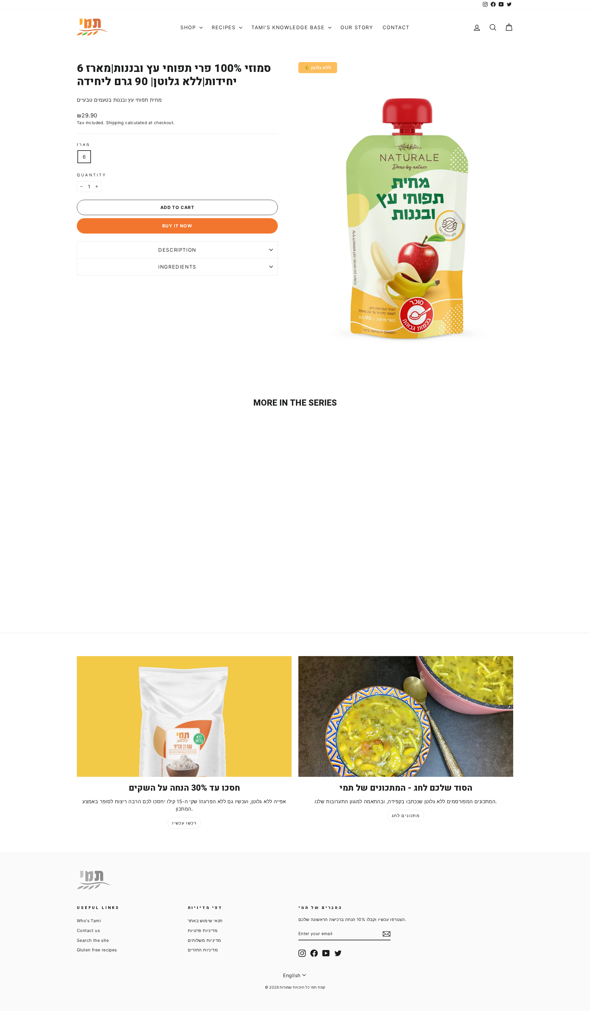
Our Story (356, 27)
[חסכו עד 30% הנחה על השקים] (184, 716)
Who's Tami (89, 920)
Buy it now (177, 225)
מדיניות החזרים (203, 949)
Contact (396, 27)
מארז (83, 144)
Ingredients (177, 267)
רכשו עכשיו (184, 822)
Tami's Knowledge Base (289, 27)
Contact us (88, 930)
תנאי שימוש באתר (205, 920)
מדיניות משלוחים (204, 940)
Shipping (115, 122)
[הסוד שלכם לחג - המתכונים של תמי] (405, 716)
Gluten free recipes (97, 949)
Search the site (93, 940)
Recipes (225, 27)
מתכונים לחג (406, 815)
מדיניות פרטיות (203, 930)
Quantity (92, 175)
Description (177, 250)
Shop (189, 27)
